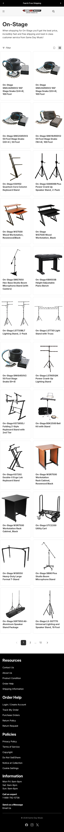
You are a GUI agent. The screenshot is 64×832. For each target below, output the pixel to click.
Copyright (7, 752)
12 (40, 642)
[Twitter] (37, 825)
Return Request (10, 725)
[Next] (47, 642)
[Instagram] (32, 825)
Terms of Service (11, 746)
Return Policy (9, 720)
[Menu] (3, 11)
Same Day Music (35, 818)
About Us (7, 672)
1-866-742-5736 (11, 797)
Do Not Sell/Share (11, 757)
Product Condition (11, 678)
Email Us (6, 808)
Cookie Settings (10, 768)
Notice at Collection (12, 762)
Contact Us (8, 667)
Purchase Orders (11, 715)
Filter (8, 47)
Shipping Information (13, 689)
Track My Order (10, 709)
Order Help (8, 683)
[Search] (53, 11)
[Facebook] (26, 825)
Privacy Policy (9, 741)
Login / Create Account (14, 704)
